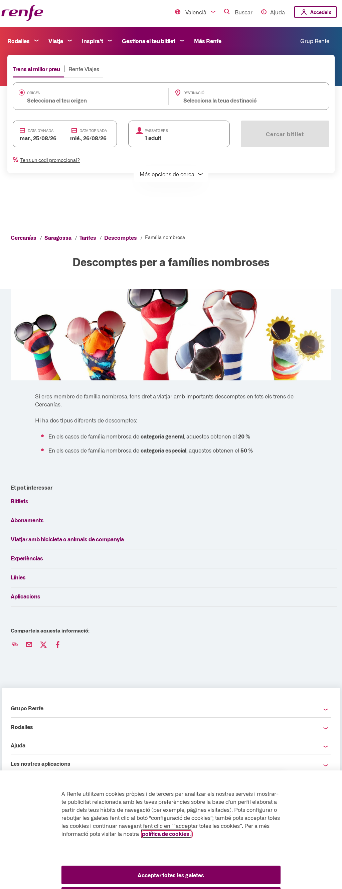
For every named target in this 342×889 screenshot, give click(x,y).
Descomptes (120, 237)
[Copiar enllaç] (15, 645)
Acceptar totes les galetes (171, 875)
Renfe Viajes (83, 68)
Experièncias (27, 558)
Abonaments (27, 520)
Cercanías (23, 237)
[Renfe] (22, 13)
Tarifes (87, 237)
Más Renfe (207, 40)
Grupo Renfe (27, 708)
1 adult (153, 138)
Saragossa (57, 237)
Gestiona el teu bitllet (148, 40)
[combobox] (80, 100)
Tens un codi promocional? (50, 160)
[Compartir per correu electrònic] (29, 645)
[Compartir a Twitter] (43, 645)
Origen (33, 93)
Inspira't (92, 40)
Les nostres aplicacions (40, 763)
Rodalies (18, 40)
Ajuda (277, 12)
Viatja (55, 40)
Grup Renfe (314, 40)
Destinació (193, 93)
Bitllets (19, 501)
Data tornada (93, 130)
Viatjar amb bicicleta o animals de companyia (67, 539)
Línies (18, 577)
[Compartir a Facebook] (58, 645)
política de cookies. (166, 833)
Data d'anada (40, 130)
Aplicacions (25, 596)
